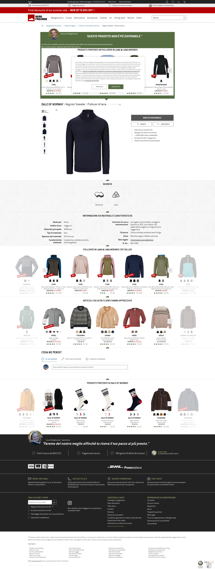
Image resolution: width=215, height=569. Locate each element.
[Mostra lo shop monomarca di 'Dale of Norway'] (45, 111)
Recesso (111, 512)
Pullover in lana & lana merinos (89, 26)
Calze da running (34, 555)
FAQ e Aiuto (112, 506)
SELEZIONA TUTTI (116, 86)
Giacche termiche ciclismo (157, 557)
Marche (131, 17)
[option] (88, 141)
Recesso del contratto (116, 526)
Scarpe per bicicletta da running (159, 548)
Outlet (139, 17)
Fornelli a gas (73, 555)
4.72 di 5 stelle (163, 5)
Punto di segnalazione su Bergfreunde (161, 518)
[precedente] (45, 70)
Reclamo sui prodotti (115, 515)
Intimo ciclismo (153, 554)
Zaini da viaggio (74, 552)
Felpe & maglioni (70, 26)
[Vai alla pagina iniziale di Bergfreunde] (38, 18)
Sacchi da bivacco (75, 548)
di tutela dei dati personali (92, 80)
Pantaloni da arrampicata (117, 550)
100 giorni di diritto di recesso (122, 5)
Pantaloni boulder (114, 552)
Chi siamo (151, 500)
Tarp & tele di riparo (75, 554)
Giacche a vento (34, 554)
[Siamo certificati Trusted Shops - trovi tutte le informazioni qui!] (154, 453)
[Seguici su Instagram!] (71, 503)
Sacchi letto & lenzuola (76, 550)
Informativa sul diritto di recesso (120, 523)
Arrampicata (92, 17)
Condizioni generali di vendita (119, 518)
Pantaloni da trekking (36, 548)
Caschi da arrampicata (116, 548)
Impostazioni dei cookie (116, 520)
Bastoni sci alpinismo (116, 557)
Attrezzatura (79, 17)
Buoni (149, 509)
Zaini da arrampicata (115, 554)
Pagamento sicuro (78, 5)
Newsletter (151, 506)
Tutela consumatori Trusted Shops (147, 141)
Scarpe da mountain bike (156, 550)
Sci (110, 17)
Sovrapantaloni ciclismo (156, 555)
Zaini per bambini (74, 557)
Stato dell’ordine (114, 503)
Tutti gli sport (119, 17)
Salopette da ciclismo (155, 552)
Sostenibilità (152, 524)
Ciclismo (103, 17)
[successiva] (170, 70)
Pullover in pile (34, 550)
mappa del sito (36, 561)
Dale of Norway (52, 104)
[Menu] (213, 561)
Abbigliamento (57, 17)
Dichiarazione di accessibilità (158, 521)
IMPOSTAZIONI (99, 86)
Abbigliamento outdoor (53, 26)
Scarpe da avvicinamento (37, 557)
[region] (108, 75)
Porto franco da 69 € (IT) (40, 5)
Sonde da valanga (114, 555)
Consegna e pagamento (116, 500)
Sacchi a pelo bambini (36, 552)
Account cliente (153, 503)
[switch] (209, 566)
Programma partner (154, 512)
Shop (30, 2)
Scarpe (69, 17)
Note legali (151, 515)
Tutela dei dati (136, 518)
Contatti (110, 509)
